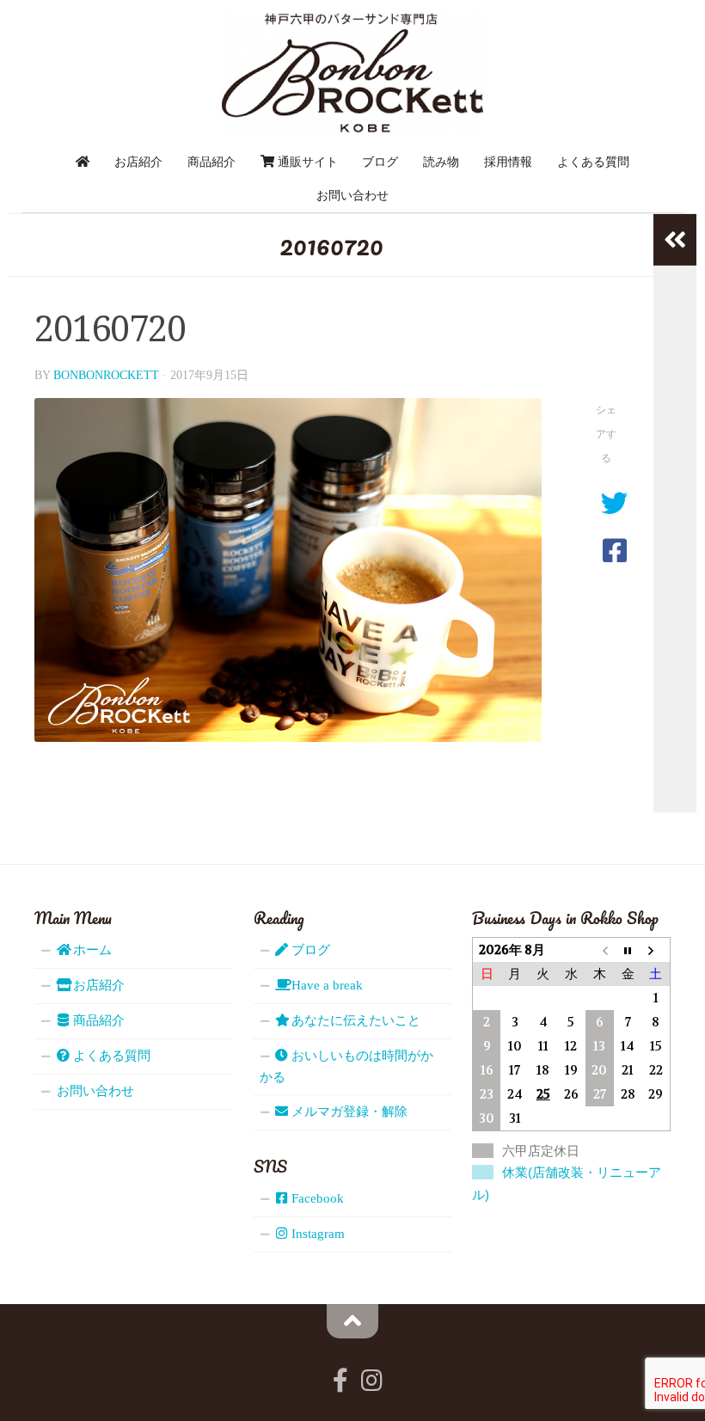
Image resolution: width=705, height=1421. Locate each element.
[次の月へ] (656, 949)
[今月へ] (628, 949)
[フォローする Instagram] (371, 1381)
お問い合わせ (352, 195)
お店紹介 (138, 161)
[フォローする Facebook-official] (340, 1381)
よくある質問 (593, 161)
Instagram (316, 1233)
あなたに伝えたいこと (354, 1020)
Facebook (316, 1198)
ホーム (91, 950)
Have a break (325, 985)
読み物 (441, 161)
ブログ (380, 161)
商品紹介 (211, 161)
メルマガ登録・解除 (348, 1111)
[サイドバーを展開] (674, 240)
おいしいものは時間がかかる (346, 1066)
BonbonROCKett (106, 375)
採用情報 (508, 161)
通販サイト (306, 161)
